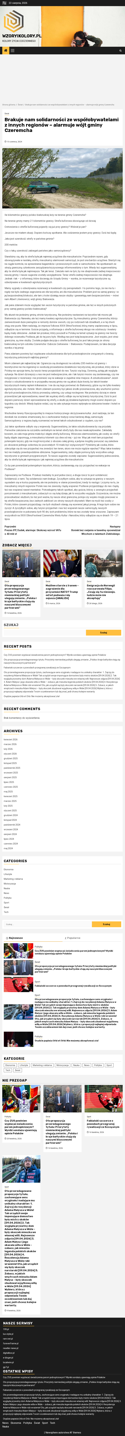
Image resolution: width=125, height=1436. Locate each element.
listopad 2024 (10, 820)
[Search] (120, 51)
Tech (6, 912)
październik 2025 (12, 768)
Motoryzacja (10, 883)
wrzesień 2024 (11, 829)
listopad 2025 (10, 763)
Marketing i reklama (13, 879)
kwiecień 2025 (11, 796)
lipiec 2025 (9, 782)
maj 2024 (8, 848)
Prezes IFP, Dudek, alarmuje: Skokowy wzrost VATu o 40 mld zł (33, 530)
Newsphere (51, 1432)
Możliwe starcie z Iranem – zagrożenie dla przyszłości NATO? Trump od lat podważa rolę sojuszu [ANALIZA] (62, 592)
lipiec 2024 (9, 839)
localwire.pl (8, 1362)
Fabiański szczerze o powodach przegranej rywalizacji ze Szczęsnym (37, 667)
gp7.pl (6, 1367)
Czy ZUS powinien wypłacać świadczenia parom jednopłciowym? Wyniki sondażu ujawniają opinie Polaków (55, 655)
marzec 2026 (10, 744)
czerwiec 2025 (11, 787)
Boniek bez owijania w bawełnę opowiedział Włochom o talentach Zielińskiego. (95, 530)
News (6, 893)
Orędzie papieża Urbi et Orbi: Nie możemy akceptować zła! (32, 696)
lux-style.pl (8, 1334)
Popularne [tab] (73, 938)
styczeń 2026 (10, 754)
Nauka (7, 888)
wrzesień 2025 (11, 772)
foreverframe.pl (10, 1343)
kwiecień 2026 (11, 739)
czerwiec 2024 (11, 843)
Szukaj (11, 625)
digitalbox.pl (8, 1353)
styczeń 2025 (10, 810)
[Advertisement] (62, 77)
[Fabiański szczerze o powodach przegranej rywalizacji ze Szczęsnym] (18, 984)
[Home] (5, 51)
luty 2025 (8, 806)
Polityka (7, 898)
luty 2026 (8, 749)
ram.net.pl (8, 1339)
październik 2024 (12, 825)
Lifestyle (8, 874)
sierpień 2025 (10, 777)
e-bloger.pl (8, 1357)
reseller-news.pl (10, 1348)
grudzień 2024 (11, 815)
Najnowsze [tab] (16, 938)
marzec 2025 (10, 801)
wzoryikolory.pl (22, 35)
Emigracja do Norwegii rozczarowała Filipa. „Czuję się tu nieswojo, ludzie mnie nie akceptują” (101, 592)
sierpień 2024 (10, 834)
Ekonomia (8, 869)
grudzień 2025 (11, 758)
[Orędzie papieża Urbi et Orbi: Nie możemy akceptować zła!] (18, 1039)
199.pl (6, 1329)
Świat (7, 114)
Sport (6, 902)
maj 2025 (8, 791)
